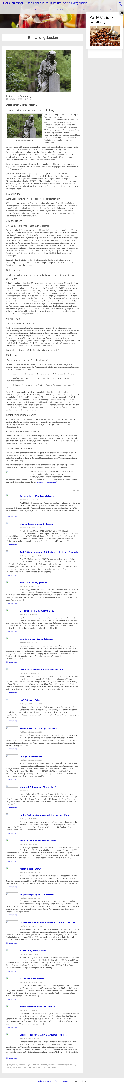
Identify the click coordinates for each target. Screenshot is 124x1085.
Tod (73, 1065)
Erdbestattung (61, 1065)
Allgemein (13, 1065)
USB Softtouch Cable (30, 700)
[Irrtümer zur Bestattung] (38, 92)
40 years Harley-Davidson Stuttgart (37, 496)
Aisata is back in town (30, 869)
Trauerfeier (16, 1067)
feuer (69, 1065)
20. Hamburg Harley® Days (33, 950)
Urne (24, 1067)
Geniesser (22, 10)
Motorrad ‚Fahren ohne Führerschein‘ (38, 787)
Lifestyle (48, 10)
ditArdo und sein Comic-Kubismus (36, 639)
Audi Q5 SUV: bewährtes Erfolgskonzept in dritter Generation (49, 552)
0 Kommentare (11, 516)
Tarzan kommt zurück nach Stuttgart (37, 1007)
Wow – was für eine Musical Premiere (38, 841)
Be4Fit (83, 10)
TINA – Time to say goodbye (33, 583)
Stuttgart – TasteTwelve (31, 756)
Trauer (8, 1067)
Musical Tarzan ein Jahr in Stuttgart (37, 524)
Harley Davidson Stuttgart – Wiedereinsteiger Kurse (45, 815)
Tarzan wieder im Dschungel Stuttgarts (38, 728)
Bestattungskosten (47, 1065)
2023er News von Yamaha (32, 979)
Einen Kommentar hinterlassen (43, 1067)
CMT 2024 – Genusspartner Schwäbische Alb (41, 669)
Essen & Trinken (61, 10)
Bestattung (35, 1065)
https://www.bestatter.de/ (47, 482)
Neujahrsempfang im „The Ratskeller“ (38, 894)
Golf (92, 10)
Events (112, 10)
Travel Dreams (35, 10)
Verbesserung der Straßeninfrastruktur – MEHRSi (43, 1035)
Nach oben (76, 490)
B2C (73, 10)
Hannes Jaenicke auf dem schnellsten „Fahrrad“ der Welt (47, 922)
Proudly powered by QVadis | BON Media (52, 1081)
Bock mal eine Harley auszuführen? (37, 611)
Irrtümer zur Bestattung (18, 96)
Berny (29, 99)
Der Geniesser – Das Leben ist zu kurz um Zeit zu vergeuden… (46, 3)
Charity (102, 10)
